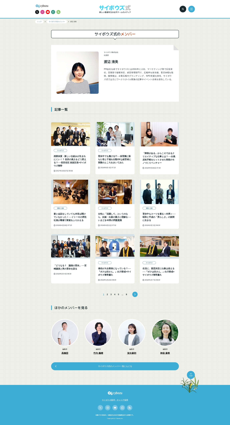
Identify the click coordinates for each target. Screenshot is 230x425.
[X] (37, 12)
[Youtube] (48, 12)
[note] (53, 12)
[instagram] (42, 12)
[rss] (58, 12)
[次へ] (135, 294)
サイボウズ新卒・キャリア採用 (115, 400)
